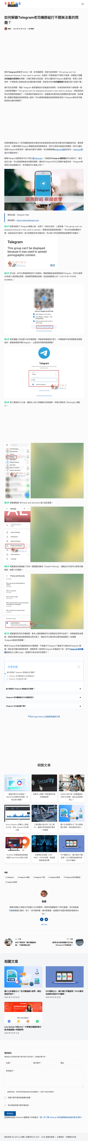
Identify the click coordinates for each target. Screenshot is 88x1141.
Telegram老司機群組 (72, 877)
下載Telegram (36, 158)
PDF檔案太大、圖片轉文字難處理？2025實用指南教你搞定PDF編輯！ (71, 857)
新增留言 (10, 1071)
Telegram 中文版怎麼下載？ (18, 679)
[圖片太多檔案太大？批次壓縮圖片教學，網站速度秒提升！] (23, 977)
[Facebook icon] (41, 919)
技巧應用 (31, 29)
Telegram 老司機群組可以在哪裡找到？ (22, 676)
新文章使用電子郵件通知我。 (19, 1105)
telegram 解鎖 (24, 877)
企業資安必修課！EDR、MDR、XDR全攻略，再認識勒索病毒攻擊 (44, 857)
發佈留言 (10, 1113)
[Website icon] (46, 919)
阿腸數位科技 (71, 1137)
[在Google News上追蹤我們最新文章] (44, 716)
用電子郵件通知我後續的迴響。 (20, 1097)
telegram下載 (39, 877)
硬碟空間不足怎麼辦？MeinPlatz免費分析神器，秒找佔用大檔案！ (17, 797)
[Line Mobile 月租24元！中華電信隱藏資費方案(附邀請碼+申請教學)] (23, 1012)
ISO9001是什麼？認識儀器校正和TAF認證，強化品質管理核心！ (71, 797)
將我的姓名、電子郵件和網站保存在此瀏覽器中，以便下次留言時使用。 (31, 1092)
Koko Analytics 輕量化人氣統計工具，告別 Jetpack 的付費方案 (17, 827)
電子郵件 (37, 1063)
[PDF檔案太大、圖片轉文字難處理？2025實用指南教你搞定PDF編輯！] (65, 977)
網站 (62, 1063)
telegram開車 (11, 882)
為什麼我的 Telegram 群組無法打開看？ (21, 672)
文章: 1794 (44, 924)
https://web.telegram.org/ (28, 220)
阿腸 (11, 910)
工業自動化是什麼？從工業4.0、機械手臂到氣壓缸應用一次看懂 (44, 827)
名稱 (8, 1063)
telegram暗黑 (60, 149)
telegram (10, 877)
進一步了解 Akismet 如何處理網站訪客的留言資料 (60, 1117)
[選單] (83, 4)
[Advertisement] (44, 51)
